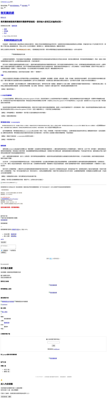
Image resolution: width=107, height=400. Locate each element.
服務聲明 (69, 376)
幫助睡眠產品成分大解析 (24, 49)
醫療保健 (14, 25)
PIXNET (41, 376)
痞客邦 (14, 229)
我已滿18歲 (4, 396)
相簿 (5, 29)
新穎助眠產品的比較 (13, 40)
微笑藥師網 (7, 12)
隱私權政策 (63, 376)
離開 (10, 396)
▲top (2, 239)
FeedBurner (56, 349)
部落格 (6, 31)
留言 (17, 229)
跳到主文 (3, 17)
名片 (5, 33)
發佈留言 (3, 252)
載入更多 (3, 242)
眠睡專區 (13, 236)
